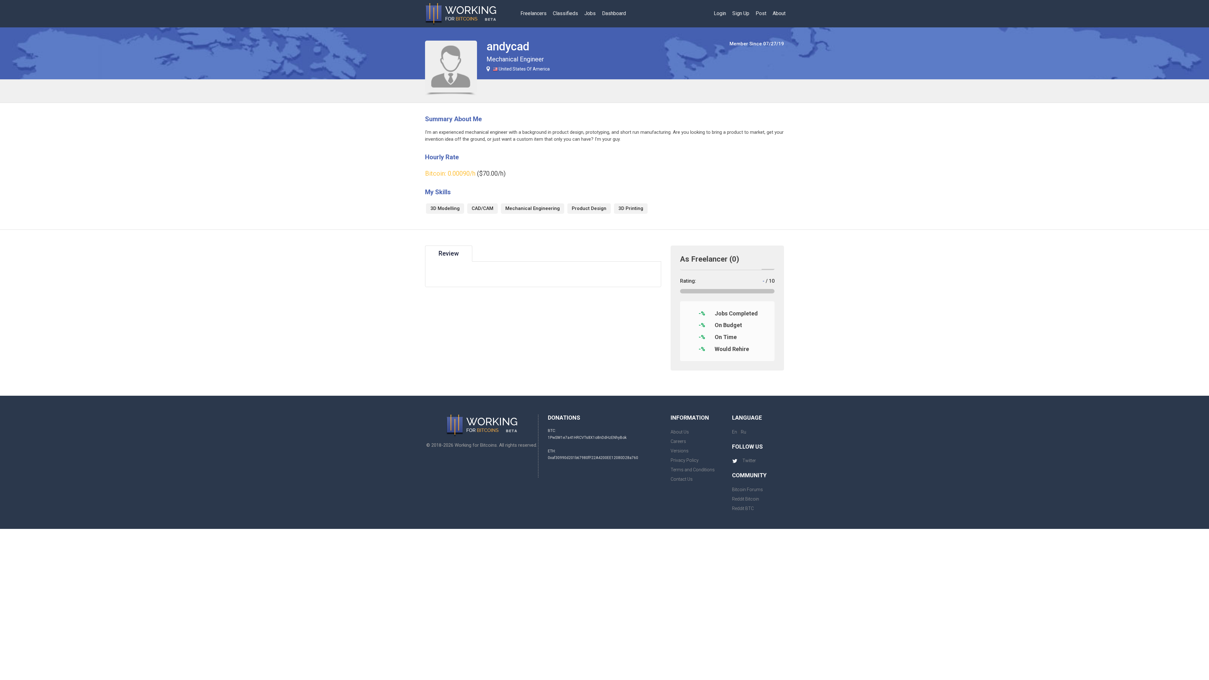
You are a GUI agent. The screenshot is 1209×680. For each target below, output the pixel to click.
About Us (680, 431)
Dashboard (614, 13)
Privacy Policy (685, 460)
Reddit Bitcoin (745, 499)
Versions (680, 450)
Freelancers (533, 13)
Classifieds (565, 13)
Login (720, 13)
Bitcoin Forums (747, 489)
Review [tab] (449, 253)
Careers (678, 441)
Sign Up (740, 13)
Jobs (590, 13)
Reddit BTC (743, 508)
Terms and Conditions (693, 469)
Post (761, 13)
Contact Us (682, 479)
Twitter (749, 460)
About (779, 13)
